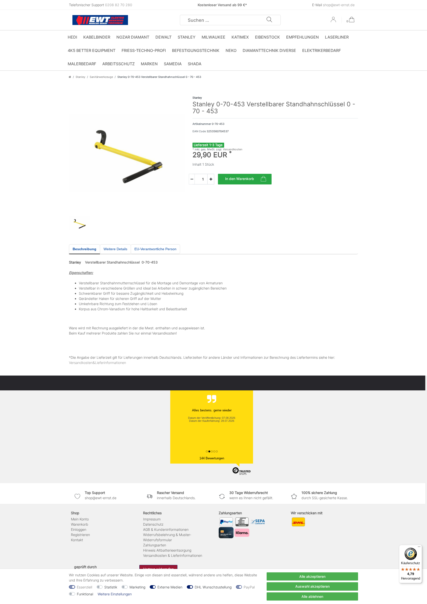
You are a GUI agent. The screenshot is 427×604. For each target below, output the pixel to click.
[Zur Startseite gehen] (70, 77)
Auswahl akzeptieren (312, 586)
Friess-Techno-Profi (144, 50)
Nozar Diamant (132, 37)
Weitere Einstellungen (115, 594)
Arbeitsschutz (118, 63)
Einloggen (78, 529)
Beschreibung (84, 249)
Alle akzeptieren (312, 576)
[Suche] (269, 20)
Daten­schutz (153, 524)
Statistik (110, 587)
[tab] (84, 249)
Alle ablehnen (312, 596)
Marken (149, 63)
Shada (194, 63)
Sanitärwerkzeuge (101, 77)
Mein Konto (80, 519)
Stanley (186, 37)
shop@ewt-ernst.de (339, 5)
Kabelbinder (96, 37)
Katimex (240, 37)
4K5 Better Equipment (91, 50)
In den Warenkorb (239, 179)
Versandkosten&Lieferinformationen (97, 362)
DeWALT (163, 37)
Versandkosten (232, 149)
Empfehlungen (302, 37)
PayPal (249, 587)
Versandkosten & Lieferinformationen (172, 555)
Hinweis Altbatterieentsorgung (167, 550)
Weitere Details (115, 249)
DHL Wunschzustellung (213, 587)
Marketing (137, 587)
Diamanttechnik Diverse (269, 50)
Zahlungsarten (154, 545)
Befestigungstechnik (195, 50)
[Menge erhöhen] (210, 179)
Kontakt (77, 540)
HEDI (72, 37)
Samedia (173, 63)
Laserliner (337, 37)
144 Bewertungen (211, 458)
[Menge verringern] (192, 179)
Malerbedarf (82, 63)
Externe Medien (169, 587)
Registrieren (80, 535)
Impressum (152, 519)
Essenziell (84, 587)
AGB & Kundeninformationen (166, 529)
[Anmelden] (334, 21)
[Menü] (419, 548)
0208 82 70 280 (118, 5)
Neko (231, 50)
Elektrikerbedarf (321, 50)
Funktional (85, 594)
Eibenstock (267, 37)
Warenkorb (79, 524)
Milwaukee (213, 37)
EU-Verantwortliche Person (155, 249)
